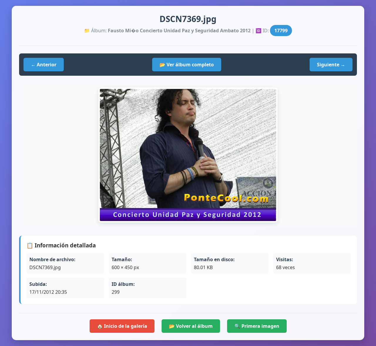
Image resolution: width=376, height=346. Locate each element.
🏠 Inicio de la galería (122, 326)
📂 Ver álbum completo (187, 64)
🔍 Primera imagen (256, 326)
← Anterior (43, 64)
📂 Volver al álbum (191, 326)
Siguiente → (331, 64)
